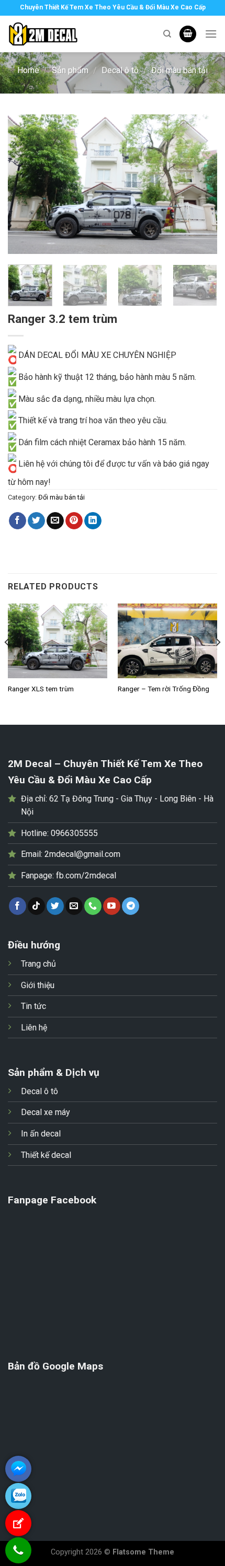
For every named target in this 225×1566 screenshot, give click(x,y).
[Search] (167, 34)
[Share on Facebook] (17, 521)
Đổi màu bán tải (179, 70)
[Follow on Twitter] (55, 906)
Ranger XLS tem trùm (41, 689)
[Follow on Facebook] (17, 906)
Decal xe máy (45, 1112)
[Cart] (187, 34)
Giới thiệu (37, 985)
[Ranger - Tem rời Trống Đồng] (167, 641)
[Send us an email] (74, 906)
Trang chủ (38, 964)
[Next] (199, 184)
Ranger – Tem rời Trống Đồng (163, 689)
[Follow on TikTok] (36, 906)
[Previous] (25, 184)
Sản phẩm (70, 70)
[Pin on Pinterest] (74, 521)
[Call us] (93, 906)
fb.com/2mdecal (86, 875)
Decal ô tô (120, 70)
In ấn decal (41, 1134)
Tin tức (33, 1006)
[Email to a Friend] (55, 521)
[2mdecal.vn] (75, 34)
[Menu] (211, 34)
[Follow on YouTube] (111, 906)
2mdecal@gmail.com (82, 854)
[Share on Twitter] (36, 521)
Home (28, 70)
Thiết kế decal (46, 1155)
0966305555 (74, 833)
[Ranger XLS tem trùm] (57, 641)
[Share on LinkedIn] (93, 521)
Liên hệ (34, 1028)
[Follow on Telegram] (130, 906)
